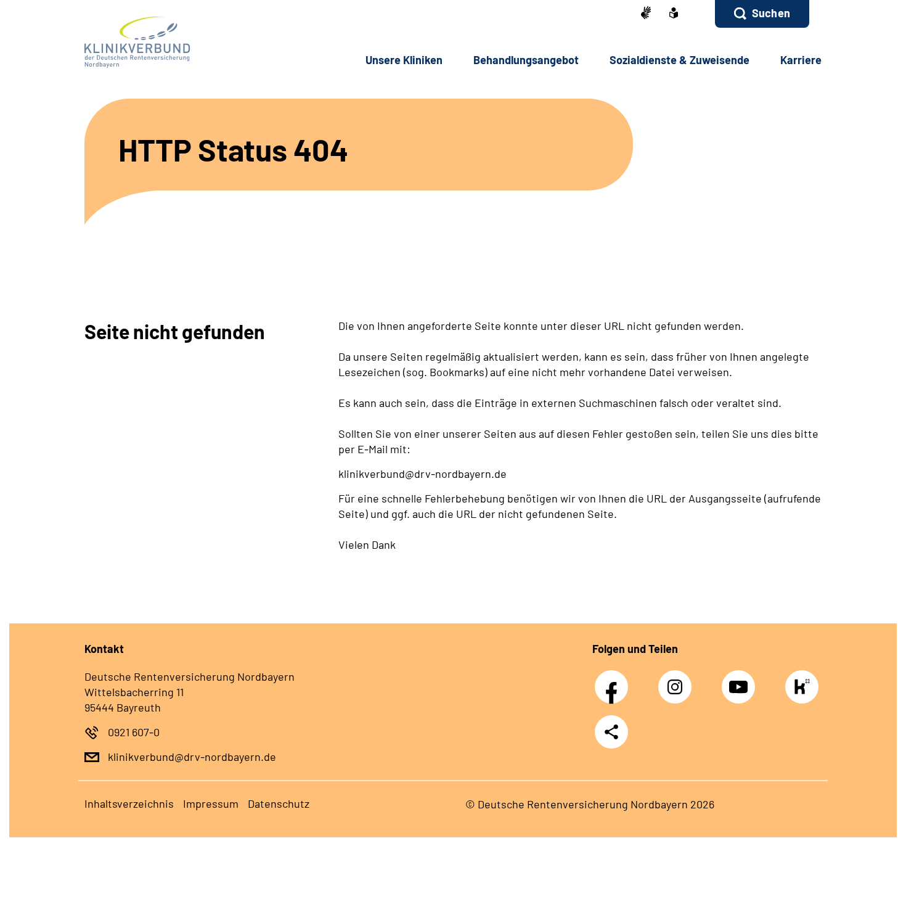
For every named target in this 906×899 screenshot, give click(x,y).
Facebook (614, 680)
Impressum (211, 803)
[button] (762, 14)
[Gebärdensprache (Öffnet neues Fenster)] (646, 14)
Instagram (678, 680)
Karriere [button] (801, 60)
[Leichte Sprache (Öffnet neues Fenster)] (673, 14)
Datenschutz (278, 803)
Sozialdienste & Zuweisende (679, 60)
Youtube (741, 680)
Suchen (771, 13)
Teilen (611, 731)
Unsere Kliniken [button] (404, 60)
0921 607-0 (134, 732)
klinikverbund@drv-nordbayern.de (192, 756)
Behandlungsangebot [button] (526, 60)
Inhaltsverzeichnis (129, 803)
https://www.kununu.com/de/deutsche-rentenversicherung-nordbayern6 (805, 690)
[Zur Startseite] (167, 42)
